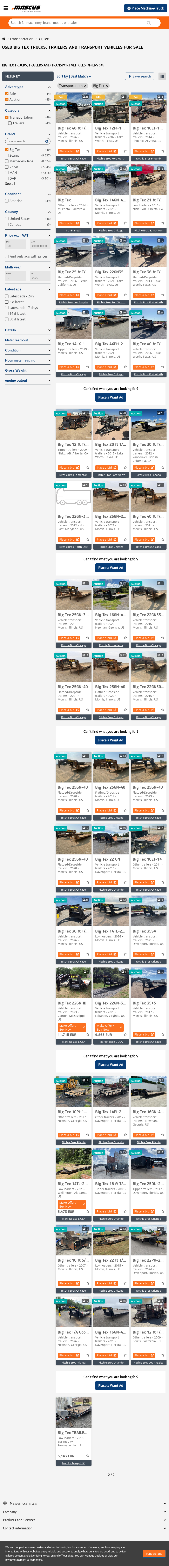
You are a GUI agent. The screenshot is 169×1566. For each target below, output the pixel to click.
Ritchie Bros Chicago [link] (73, 158)
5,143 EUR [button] (66, 1456)
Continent (13, 194)
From (8, 274)
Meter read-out (16, 340)
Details (10, 330)
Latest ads (13, 289)
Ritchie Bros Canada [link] (148, 475)
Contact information (17, 1528)
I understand (154, 1553)
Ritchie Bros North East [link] (73, 547)
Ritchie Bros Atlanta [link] (111, 645)
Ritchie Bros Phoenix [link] (148, 158)
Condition (13, 350)
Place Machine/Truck (148, 8)
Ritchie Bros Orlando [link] (111, 889)
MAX (33, 242)
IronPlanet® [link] (73, 230)
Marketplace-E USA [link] (73, 1042)
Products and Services (19, 1520)
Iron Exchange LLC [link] (73, 1463)
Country (11, 212)
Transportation (21, 39)
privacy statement (15, 1559)
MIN (8, 242)
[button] (28, 76)
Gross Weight (15, 370)
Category (12, 110)
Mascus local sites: (23, 1503)
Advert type (14, 87)
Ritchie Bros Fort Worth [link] (111, 158)
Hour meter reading (20, 360)
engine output (16, 380)
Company (9, 1512)
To (32, 274)
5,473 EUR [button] (66, 1212)
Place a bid (66, 151)
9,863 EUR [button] (103, 1035)
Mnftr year (13, 267)
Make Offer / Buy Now (67, 1027)
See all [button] (10, 183)
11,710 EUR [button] (67, 1035)
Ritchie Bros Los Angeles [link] (73, 302)
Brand (10, 134)
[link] (74, 107)
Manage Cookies (94, 1555)
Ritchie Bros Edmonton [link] (148, 230)
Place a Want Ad (110, 397)
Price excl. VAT (16, 235)
